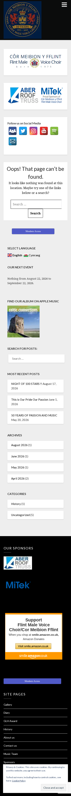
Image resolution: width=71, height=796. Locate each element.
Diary (7, 712)
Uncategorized (20, 515)
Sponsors (9, 762)
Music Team (11, 753)
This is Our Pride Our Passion (29, 399)
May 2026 (17, 467)
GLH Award (10, 721)
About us (9, 737)
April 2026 (18, 478)
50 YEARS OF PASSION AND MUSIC (34, 415)
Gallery (8, 704)
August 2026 (19, 445)
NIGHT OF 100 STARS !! (26, 383)
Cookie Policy (19, 780)
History (16, 503)
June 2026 (17, 456)
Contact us (10, 745)
